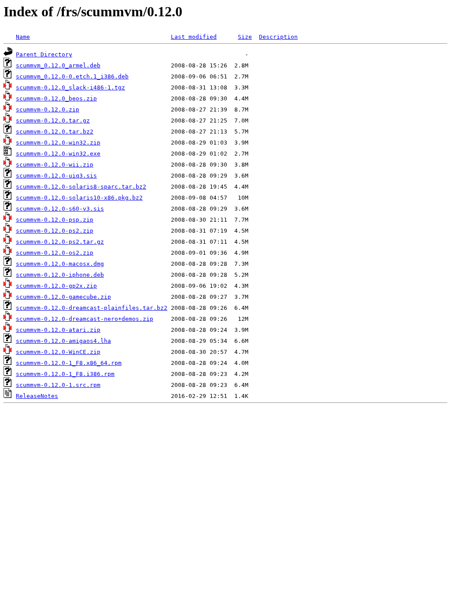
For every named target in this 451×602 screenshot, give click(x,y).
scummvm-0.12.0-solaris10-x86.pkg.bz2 (79, 197)
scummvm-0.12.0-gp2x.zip (56, 285)
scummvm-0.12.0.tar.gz (53, 120)
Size (245, 36)
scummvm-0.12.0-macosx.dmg (60, 263)
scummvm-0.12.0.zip (47, 109)
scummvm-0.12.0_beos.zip (56, 98)
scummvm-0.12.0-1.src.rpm (58, 385)
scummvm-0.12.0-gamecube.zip (63, 297)
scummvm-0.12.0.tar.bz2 (54, 131)
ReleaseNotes (37, 396)
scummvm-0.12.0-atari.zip (58, 330)
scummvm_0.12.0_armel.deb (58, 65)
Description (278, 36)
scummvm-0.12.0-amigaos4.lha (63, 341)
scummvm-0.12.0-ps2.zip (54, 230)
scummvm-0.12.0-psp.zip (54, 219)
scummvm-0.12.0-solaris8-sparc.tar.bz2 (81, 186)
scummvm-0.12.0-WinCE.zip (58, 352)
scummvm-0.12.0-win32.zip (58, 142)
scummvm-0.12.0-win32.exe (58, 153)
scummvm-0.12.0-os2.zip (54, 252)
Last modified (194, 36)
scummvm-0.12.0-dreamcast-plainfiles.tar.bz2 (91, 308)
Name (23, 36)
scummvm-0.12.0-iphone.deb (60, 274)
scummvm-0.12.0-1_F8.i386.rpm (65, 374)
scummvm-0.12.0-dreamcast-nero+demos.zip (84, 319)
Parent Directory (44, 54)
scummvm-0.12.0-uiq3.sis (56, 175)
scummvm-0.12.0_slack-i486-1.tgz (70, 87)
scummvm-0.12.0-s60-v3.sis (60, 208)
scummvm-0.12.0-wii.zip (54, 164)
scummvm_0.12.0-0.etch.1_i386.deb (72, 76)
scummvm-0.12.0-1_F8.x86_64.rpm (69, 363)
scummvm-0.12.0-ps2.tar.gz (60, 241)
